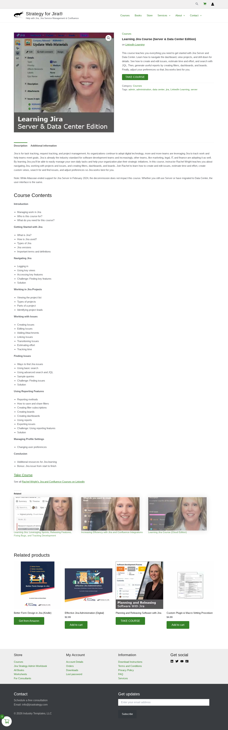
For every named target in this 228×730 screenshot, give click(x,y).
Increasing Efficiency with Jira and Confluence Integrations (112, 532)
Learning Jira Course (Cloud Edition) (167, 532)
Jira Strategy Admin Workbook (30, 666)
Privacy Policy (126, 670)
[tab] (20, 145)
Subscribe (127, 714)
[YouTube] (181, 661)
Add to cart (76, 624)
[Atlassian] (186, 661)
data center (159, 89)
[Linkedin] (171, 661)
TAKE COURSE (135, 77)
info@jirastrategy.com (35, 704)
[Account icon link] (212, 4)
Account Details (74, 661)
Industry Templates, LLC (37, 713)
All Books (19, 670)
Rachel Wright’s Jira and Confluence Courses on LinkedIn (53, 481)
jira (167, 89)
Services (162, 15)
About (178, 15)
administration (143, 89)
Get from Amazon (29, 620)
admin (132, 89)
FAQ (120, 674)
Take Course (23, 475)
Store (150, 15)
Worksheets (20, 674)
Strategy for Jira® (44, 13)
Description (20, 145)
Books (138, 15)
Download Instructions (130, 661)
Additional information (44, 145)
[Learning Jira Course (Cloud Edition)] (180, 514)
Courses (125, 15)
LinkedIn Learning (135, 44)
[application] (168, 15)
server (194, 89)
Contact (194, 15)
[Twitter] (176, 661)
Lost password (74, 674)
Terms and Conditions (130, 666)
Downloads (72, 670)
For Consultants (22, 678)
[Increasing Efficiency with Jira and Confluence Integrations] (113, 514)
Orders (70, 666)
